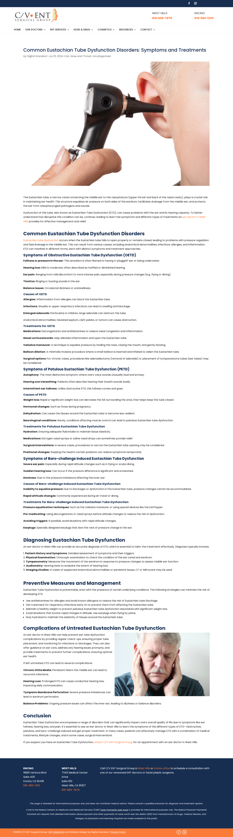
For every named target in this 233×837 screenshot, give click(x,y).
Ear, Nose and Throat (78, 56)
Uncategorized (101, 56)
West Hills (144, 768)
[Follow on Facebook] (189, 3)
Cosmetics (105, 30)
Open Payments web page (114, 809)
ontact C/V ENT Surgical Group (113, 742)
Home (17, 30)
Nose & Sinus (82, 30)
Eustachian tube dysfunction (41, 240)
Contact (146, 30)
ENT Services (58, 30)
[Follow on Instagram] (195, 3)
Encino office (162, 768)
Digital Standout (37, 56)
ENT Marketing (57, 832)
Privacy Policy (118, 832)
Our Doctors (33, 30)
